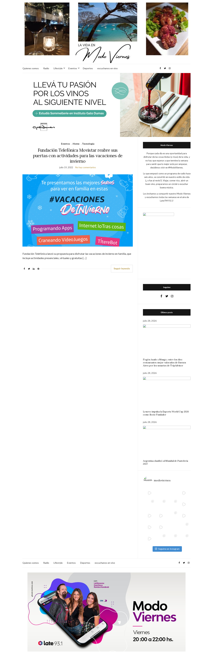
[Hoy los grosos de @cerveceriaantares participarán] (184, 527)
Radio (46, 68)
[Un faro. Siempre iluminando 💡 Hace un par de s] (172, 504)
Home (76, 143)
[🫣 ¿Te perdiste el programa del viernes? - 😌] (149, 516)
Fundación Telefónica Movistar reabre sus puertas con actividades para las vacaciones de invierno (77, 155)
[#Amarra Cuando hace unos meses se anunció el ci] (172, 539)
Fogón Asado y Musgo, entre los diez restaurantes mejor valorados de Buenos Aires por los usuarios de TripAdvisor (164, 362)
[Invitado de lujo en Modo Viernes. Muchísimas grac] (172, 527)
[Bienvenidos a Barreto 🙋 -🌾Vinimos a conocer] (184, 504)
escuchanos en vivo (107, 68)
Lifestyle (58, 68)
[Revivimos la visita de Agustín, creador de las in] (149, 539)
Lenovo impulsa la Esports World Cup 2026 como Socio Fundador (166, 413)
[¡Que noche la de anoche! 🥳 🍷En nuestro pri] (161, 504)
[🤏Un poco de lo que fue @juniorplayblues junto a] (172, 516)
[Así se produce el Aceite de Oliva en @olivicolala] (184, 539)
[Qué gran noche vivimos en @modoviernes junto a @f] (161, 539)
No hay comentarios (85, 167)
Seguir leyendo (122, 268)
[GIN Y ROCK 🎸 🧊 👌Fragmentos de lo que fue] (149, 504)
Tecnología (88, 143)
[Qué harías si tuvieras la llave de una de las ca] (149, 493)
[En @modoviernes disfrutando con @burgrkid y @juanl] (161, 527)
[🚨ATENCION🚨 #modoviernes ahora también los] (149, 527)
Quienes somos (30, 68)
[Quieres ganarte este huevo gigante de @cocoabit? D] (161, 493)
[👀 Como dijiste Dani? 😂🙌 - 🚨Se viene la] (161, 516)
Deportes (88, 68)
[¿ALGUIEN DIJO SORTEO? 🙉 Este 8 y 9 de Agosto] (172, 493)
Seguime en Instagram (169, 549)
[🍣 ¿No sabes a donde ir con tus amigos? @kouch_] (184, 516)
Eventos (72, 68)
